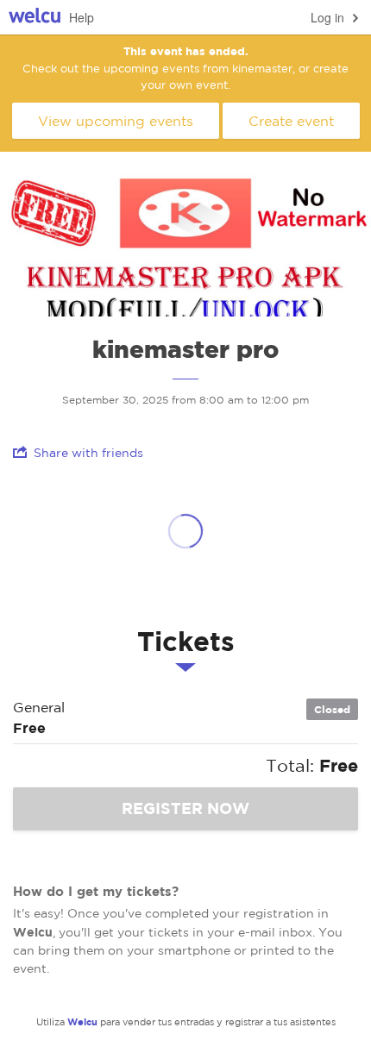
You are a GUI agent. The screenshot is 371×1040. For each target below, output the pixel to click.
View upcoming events (115, 120)
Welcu (34, 17)
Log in (327, 17)
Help (81, 17)
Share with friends (88, 453)
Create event (291, 120)
